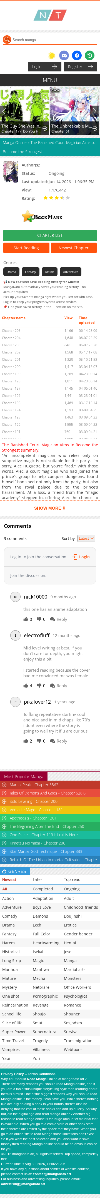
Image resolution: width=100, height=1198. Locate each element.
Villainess (41, 1049)
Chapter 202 (11, 352)
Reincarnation (15, 1005)
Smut (37, 1022)
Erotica (70, 925)
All (4, 889)
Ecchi (37, 925)
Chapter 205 (11, 330)
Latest (38, 879)
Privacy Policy (12, 1074)
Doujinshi (73, 916)
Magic (38, 960)
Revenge (41, 1005)
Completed (43, 888)
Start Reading (26, 247)
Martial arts (75, 969)
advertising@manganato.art (23, 1184)
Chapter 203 (11, 345)
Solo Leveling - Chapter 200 (34, 801)
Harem (8, 942)
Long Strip (11, 960)
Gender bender (78, 934)
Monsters (72, 978)
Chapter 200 (11, 366)
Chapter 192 (11, 424)
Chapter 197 (11, 388)
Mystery (9, 987)
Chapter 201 (11, 359)
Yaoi (6, 1058)
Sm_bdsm (73, 1022)
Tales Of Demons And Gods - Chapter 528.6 (48, 793)
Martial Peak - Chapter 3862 (34, 784)
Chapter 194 (11, 410)
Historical (11, 951)
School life (11, 1014)
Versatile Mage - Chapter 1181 (36, 809)
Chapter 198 (11, 381)
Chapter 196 (11, 395)
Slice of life (12, 1022)
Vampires (11, 1049)
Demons (40, 916)
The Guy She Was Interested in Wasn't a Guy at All (22, 126)
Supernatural (45, 1031)
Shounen (72, 1014)
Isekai (38, 951)
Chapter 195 (11, 402)
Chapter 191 (11, 431)
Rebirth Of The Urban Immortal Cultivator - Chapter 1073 (55, 859)
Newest (9, 879)
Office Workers (77, 987)
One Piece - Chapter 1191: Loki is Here (44, 834)
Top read (72, 879)
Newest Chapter (74, 247)
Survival (71, 1031)
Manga (70, 960)
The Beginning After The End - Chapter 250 (47, 826)
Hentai (70, 942)
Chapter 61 (60, 131)
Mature (9, 978)
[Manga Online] (50, 15)
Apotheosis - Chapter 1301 (33, 818)
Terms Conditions (42, 1074)
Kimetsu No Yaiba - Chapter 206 (37, 843)
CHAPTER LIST (50, 235)
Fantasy (30, 272)
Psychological (76, 996)
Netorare (41, 987)
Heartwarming (46, 942)
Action (49, 272)
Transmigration (78, 1040)
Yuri (36, 1058)
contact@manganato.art (52, 1174)
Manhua (10, 969)
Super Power (14, 1031)
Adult (69, 898)
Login (36, 66)
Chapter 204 (11, 337)
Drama (11, 272)
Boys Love (42, 907)
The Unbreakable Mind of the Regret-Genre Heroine (72, 126)
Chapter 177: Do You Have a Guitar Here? (22, 131)
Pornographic (45, 996)
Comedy (9, 916)
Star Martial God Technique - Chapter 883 (46, 851)
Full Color (41, 934)
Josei (68, 951)
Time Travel (13, 1040)
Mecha (39, 978)
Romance (72, 1005)
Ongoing (72, 888)
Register (75, 66)
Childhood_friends (81, 907)
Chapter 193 (11, 417)
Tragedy (40, 1040)
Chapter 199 (11, 374)
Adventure (70, 272)
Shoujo (39, 1014)
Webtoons (73, 1049)
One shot (10, 996)
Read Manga (37, 1079)
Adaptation (43, 898)
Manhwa (41, 969)
